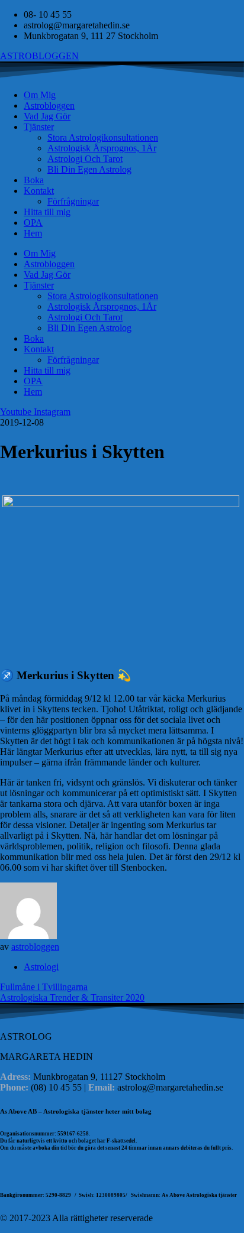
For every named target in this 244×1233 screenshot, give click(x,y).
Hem (33, 233)
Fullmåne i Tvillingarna (44, 987)
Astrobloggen (49, 105)
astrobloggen (35, 947)
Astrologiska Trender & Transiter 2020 (72, 997)
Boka (34, 180)
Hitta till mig (47, 212)
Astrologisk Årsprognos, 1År (101, 148)
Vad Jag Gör (47, 116)
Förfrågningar (73, 201)
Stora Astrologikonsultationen (102, 137)
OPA (33, 223)
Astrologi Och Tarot (85, 159)
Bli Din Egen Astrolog (89, 169)
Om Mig (40, 95)
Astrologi (41, 967)
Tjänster (39, 127)
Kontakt (39, 191)
